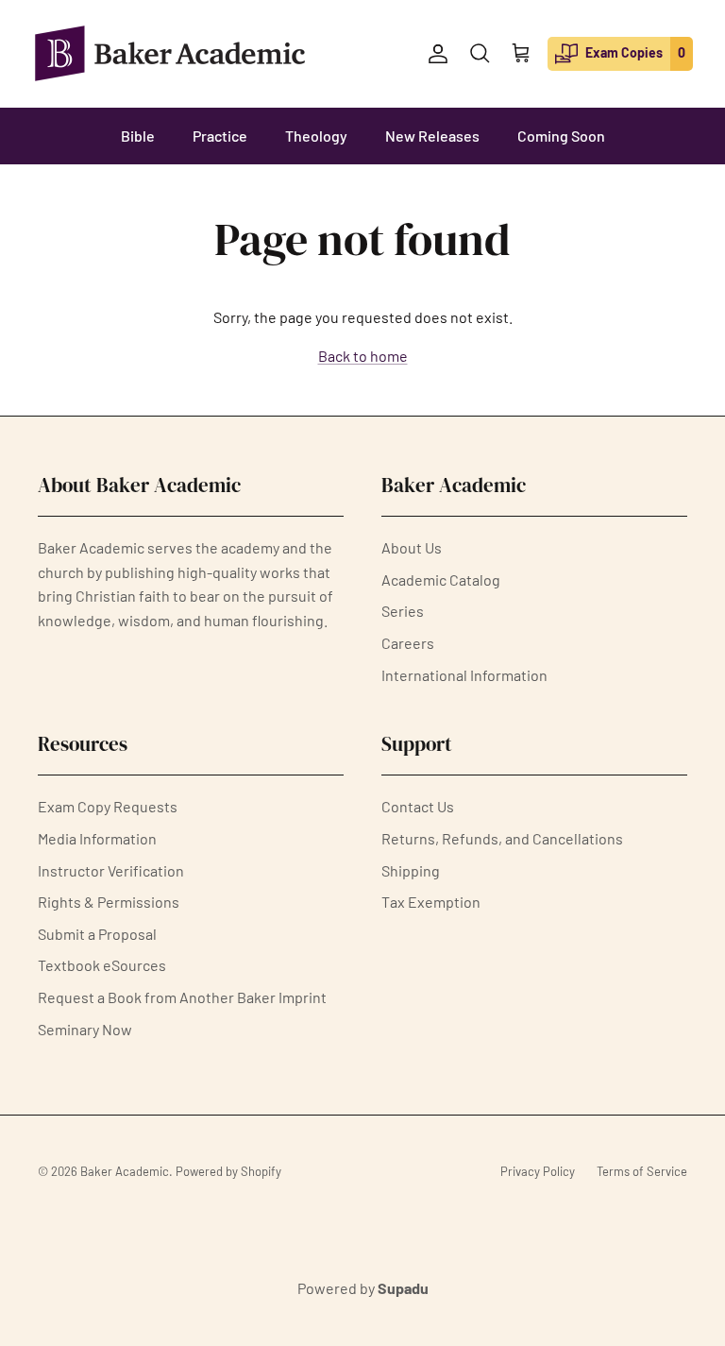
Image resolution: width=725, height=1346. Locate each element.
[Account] (434, 54)
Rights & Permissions (108, 902)
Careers (407, 643)
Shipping (410, 870)
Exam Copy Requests (107, 806)
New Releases (432, 136)
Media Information (97, 838)
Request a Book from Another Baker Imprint (182, 997)
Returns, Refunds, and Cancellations (502, 838)
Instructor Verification (111, 870)
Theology (316, 136)
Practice (220, 136)
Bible (138, 136)
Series (402, 611)
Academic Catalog (440, 579)
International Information (464, 675)
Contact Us (417, 806)
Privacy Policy (537, 1171)
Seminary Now (85, 1029)
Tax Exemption (431, 902)
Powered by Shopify (228, 1171)
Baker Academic (124, 1171)
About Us (411, 547)
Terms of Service (642, 1171)
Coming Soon (561, 136)
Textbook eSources (102, 965)
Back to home (363, 356)
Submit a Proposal (97, 934)
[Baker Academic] (170, 53)
